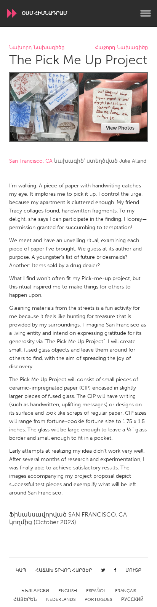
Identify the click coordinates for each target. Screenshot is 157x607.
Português (98, 599)
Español (96, 590)
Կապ (21, 570)
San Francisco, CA (31, 161)
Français (125, 590)
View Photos (120, 128)
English (67, 590)
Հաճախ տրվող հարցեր (63, 570)
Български (35, 590)
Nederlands (60, 599)
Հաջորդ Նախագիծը (121, 47)
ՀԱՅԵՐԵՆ (25, 599)
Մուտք (133, 570)
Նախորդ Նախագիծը (36, 47)
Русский (132, 599)
